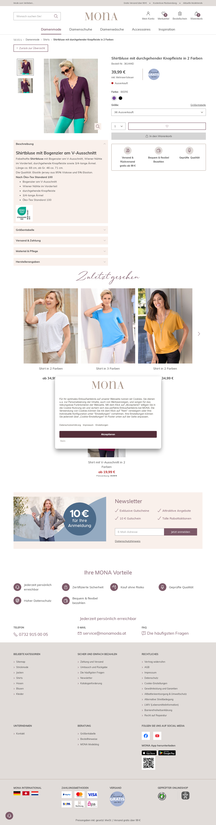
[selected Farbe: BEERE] (114, 98)
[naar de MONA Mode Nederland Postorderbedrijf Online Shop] (34, 793)
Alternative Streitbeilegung (158, 699)
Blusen (20, 688)
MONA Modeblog (89, 744)
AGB (147, 667)
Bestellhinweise (88, 739)
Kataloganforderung (91, 683)
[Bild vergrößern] (97, 126)
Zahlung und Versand (91, 661)
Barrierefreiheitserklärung (158, 710)
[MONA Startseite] (101, 16)
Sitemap (20, 661)
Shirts (19, 677)
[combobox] (37, 16)
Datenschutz (151, 677)
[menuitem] (51, 30)
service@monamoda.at (104, 633)
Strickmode (22, 667)
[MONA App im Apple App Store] (149, 753)
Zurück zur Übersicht (32, 48)
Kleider (20, 694)
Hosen (19, 683)
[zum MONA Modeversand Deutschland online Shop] (17, 793)
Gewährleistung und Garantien (161, 688)
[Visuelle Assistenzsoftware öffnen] (184, 795)
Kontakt (20, 733)
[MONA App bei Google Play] (167, 752)
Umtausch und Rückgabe (93, 667)
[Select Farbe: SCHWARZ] (120, 98)
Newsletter (86, 677)
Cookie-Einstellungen (155, 683)
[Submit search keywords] (56, 16)
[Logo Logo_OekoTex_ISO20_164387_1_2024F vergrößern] (24, 213)
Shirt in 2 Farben (51, 368)
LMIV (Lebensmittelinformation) (161, 704)
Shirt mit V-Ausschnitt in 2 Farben (106, 464)
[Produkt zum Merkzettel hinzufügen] (167, 126)
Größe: (115, 105)
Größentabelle (198, 105)
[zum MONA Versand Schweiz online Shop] (25, 793)
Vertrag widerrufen (154, 661)
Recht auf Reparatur (155, 715)
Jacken (19, 672)
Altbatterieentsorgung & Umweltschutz (165, 694)
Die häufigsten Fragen (168, 633)
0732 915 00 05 (33, 634)
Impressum (150, 672)
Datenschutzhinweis (127, 541)
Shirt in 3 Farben (108, 368)
